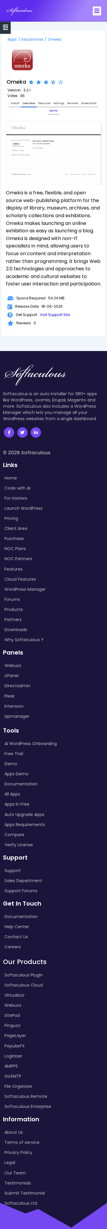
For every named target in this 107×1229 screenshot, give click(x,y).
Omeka (54, 39)
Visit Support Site (55, 314)
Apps (12, 39)
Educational (32, 39)
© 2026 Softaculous (27, 452)
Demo (53, 110)
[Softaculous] (19, 11)
